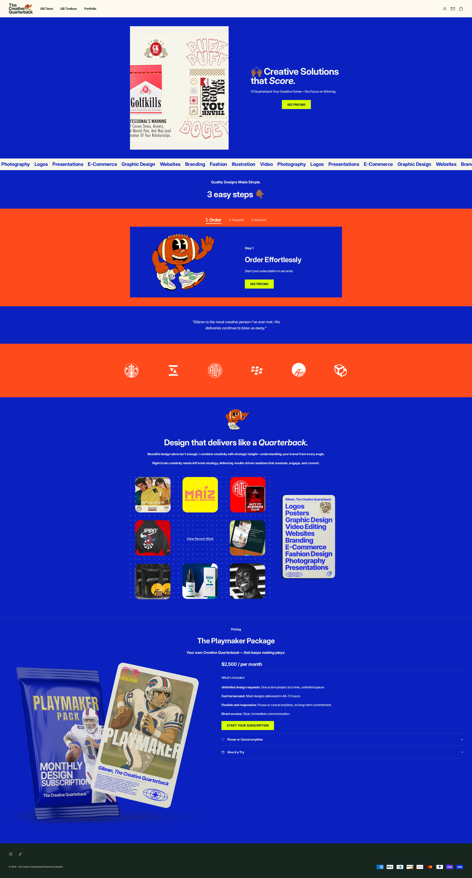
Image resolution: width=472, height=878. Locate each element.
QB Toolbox (68, 9)
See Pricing (259, 284)
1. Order (213, 220)
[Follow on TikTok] (20, 854)
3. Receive (258, 220)
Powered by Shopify (53, 866)
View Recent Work (200, 539)
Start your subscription (248, 725)
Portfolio (90, 9)
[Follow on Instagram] (11, 854)
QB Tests (46, 9)
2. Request (236, 220)
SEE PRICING (296, 104)
